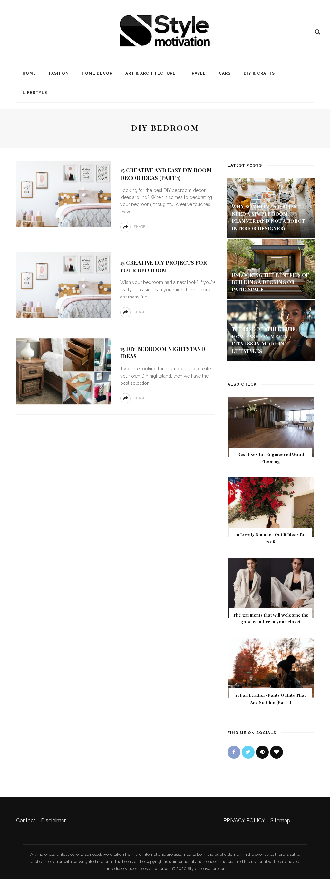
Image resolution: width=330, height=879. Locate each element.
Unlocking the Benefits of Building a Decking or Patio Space (270, 282)
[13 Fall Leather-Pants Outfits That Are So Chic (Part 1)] (271, 668)
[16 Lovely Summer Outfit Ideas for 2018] (271, 507)
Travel (197, 73)
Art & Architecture (150, 73)
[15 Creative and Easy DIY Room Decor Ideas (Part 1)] (63, 194)
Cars (225, 73)
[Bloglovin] (276, 752)
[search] (318, 32)
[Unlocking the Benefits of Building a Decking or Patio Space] (271, 269)
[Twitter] (248, 752)
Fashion (59, 73)
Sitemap (280, 821)
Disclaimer (53, 821)
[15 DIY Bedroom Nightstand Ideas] (63, 371)
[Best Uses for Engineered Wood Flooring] (271, 427)
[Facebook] (234, 752)
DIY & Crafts (259, 73)
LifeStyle (35, 92)
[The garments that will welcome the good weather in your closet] (271, 587)
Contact (25, 821)
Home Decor (97, 73)
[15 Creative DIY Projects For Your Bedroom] (63, 285)
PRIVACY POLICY (244, 821)
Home (29, 73)
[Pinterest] (262, 752)
